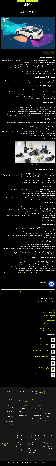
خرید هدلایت (51, 310)
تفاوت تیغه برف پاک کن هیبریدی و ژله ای (45, 328)
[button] (54, 4)
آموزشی (28, 9)
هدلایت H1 (48, 410)
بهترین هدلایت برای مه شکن (48, 325)
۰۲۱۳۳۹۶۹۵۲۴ (18, 452)
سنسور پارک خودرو (44, 221)
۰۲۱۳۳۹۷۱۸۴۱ (32, 453)
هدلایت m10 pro (47, 420)
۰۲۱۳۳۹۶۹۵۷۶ (48, 454)
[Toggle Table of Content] (51, 53)
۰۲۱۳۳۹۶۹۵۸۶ (48, 448)
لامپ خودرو (52, 318)
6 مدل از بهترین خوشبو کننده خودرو (12, 292)
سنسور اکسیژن (40, 139)
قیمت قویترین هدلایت (49, 315)
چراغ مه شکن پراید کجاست (48, 313)
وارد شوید (39, 301)
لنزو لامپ (35, 463)
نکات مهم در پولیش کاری (46, 292)
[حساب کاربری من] (2, 4)
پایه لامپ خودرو (51, 320)
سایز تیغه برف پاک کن (49, 323)
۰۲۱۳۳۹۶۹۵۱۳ (48, 452)
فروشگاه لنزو (23, 272)
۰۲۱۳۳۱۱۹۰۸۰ (31, 448)
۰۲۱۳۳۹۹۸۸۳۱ (16, 450)
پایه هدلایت (48, 417)
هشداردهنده (44, 272)
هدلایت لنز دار (47, 413)
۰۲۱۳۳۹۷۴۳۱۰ (32, 450)
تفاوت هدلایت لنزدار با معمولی (47, 331)
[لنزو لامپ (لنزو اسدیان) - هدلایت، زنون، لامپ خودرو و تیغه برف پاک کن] (28, 4)
